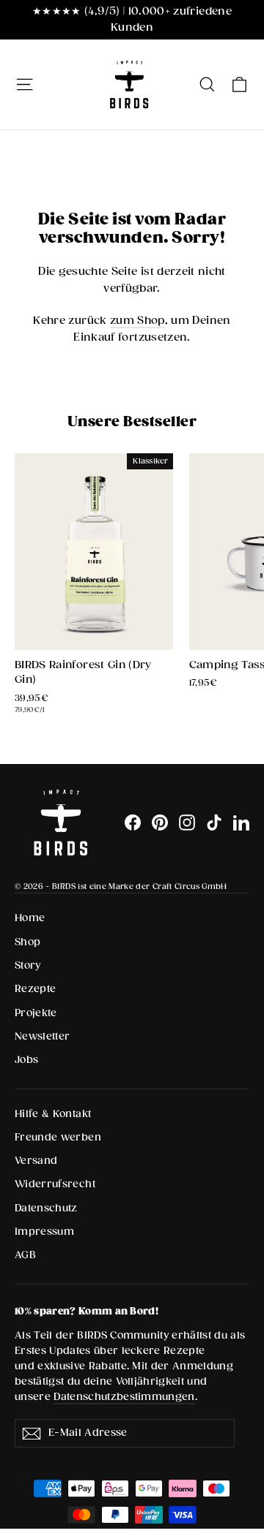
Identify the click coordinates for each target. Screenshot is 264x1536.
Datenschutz (46, 1208)
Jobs (26, 1060)
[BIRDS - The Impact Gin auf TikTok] (214, 822)
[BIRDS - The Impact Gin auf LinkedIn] (241, 822)
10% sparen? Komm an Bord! (86, 1311)
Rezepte (35, 989)
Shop (27, 942)
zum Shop (137, 320)
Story (28, 966)
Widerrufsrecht (55, 1184)
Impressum (44, 1232)
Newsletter (42, 1037)
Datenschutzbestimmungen (124, 1397)
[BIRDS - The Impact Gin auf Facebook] (133, 822)
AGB (25, 1255)
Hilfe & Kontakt (53, 1114)
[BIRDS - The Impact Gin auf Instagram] (187, 822)
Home (30, 918)
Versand (36, 1161)
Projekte (36, 1013)
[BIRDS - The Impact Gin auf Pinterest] (160, 822)
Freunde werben (58, 1137)
